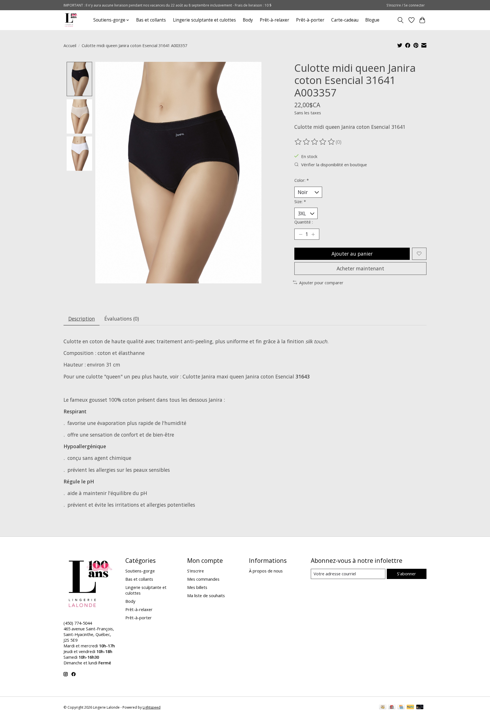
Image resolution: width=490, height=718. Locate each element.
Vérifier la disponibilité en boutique (334, 164)
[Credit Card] (401, 707)
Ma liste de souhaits (206, 595)
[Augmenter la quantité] (313, 234)
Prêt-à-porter (310, 20)
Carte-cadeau (344, 20)
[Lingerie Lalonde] (71, 20)
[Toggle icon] (400, 20)
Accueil (70, 45)
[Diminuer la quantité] (301, 234)
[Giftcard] (391, 707)
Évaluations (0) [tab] (121, 318)
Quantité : (303, 222)
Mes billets (197, 587)
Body (248, 20)
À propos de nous (266, 571)
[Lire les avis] (315, 142)
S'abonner (406, 573)
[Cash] (382, 707)
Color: (301, 180)
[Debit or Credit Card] (420, 707)
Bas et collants (151, 20)
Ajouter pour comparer (321, 282)
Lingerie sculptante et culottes (204, 20)
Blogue (372, 20)
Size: (300, 201)
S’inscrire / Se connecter (405, 5)
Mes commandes (203, 579)
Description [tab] (81, 318)
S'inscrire (195, 571)
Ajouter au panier (352, 253)
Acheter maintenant (360, 268)
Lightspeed (151, 707)
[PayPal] (410, 707)
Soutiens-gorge (140, 571)
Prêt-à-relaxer (274, 20)
